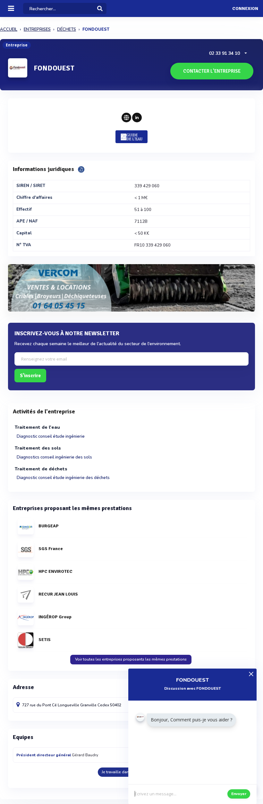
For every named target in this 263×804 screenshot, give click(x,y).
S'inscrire (30, 375)
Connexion (245, 8)
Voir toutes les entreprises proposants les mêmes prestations (131, 659)
